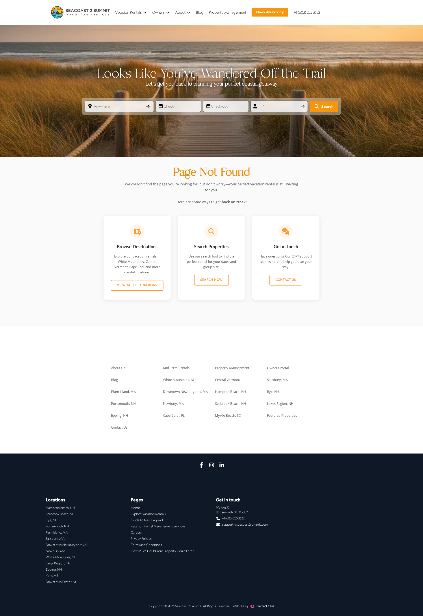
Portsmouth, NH (123, 403)
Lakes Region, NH (280, 403)
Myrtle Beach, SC (228, 415)
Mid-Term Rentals (176, 368)
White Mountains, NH (179, 379)
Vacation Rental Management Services (158, 526)
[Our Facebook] (201, 465)
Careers (136, 532)
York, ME (52, 576)
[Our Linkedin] (221, 465)
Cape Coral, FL (174, 415)
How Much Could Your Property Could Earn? (162, 551)
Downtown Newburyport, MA (185, 391)
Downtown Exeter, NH (62, 582)
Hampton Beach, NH (230, 391)
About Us (118, 368)
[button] (270, 12)
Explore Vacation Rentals (148, 514)
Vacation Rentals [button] (128, 12)
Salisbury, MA (277, 379)
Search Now (211, 280)
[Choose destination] (148, 106)
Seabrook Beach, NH (230, 403)
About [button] (180, 12)
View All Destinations (137, 285)
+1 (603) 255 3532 (307, 12)
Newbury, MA (173, 403)
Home (135, 508)
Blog (200, 12)
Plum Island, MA (123, 391)
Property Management (227, 12)
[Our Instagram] (211, 465)
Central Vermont (227, 379)
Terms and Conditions (146, 545)
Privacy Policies (141, 539)
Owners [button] (158, 12)
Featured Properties (282, 415)
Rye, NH (273, 391)
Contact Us (286, 280)
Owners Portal (278, 368)
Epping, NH (119, 415)
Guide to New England (147, 520)
